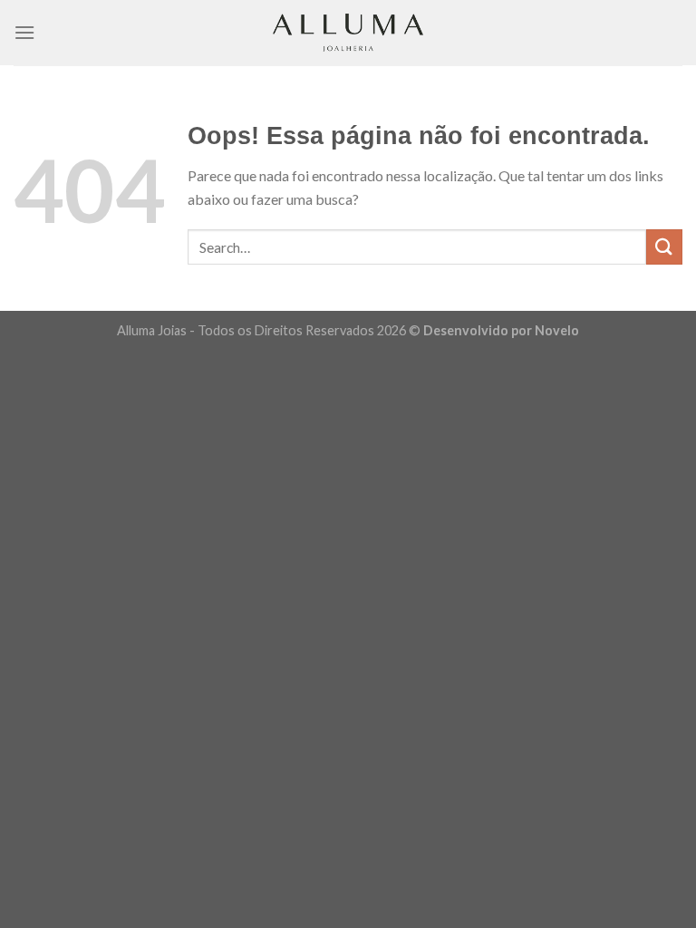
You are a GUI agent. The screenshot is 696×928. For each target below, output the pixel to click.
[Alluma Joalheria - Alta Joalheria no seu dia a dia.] (348, 33)
